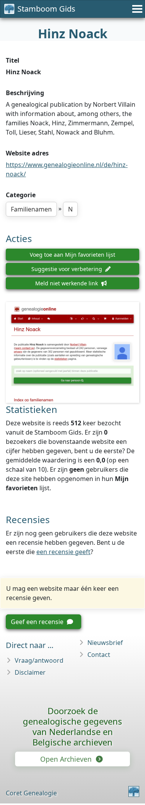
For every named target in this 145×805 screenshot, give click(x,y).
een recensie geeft (63, 551)
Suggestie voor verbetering (67, 269)
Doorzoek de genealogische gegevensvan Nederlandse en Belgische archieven (72, 726)
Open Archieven (67, 759)
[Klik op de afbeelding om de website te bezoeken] (72, 352)
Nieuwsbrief (105, 642)
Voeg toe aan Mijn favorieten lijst (72, 254)
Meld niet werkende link (67, 283)
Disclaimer (30, 672)
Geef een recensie (38, 621)
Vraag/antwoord (39, 660)
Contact (98, 654)
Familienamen (31, 209)
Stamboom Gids (46, 8)
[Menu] (136, 8)
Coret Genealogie (31, 793)
